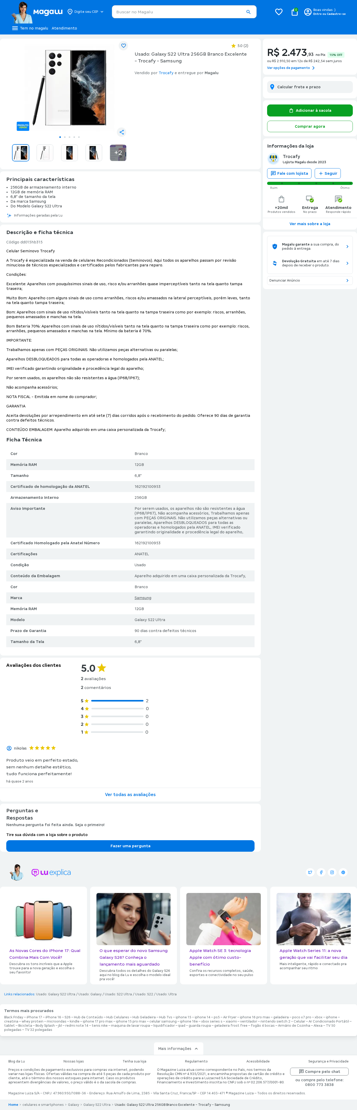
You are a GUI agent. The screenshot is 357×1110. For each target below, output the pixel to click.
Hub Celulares (117, 1017)
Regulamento (196, 1061)
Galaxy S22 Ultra (97, 1105)
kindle (74, 1021)
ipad (181, 1025)
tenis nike (100, 1025)
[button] (248, 12)
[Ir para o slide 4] (74, 137)
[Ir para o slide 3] (69, 137)
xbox (319, 1017)
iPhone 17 (34, 1017)
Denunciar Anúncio (284, 280)
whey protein (32, 1021)
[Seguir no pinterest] (343, 872)
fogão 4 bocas (263, 1025)
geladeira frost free (230, 1025)
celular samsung (163, 1021)
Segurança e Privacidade (328, 1061)
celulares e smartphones (43, 1105)
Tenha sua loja (134, 1061)
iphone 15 (183, 1017)
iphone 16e (189, 1021)
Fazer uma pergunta (131, 846)
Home (13, 1105)
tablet (9, 1025)
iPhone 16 (53, 1017)
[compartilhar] (121, 132)
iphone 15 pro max (131, 1021)
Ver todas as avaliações (130, 794)
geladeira (281, 1017)
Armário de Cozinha (294, 1025)
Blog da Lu (16, 1061)
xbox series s (211, 1021)
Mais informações (174, 1049)
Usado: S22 (144, 994)
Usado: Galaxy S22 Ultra (55, 994)
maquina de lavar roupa (130, 1025)
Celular (299, 1021)
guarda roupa (200, 1025)
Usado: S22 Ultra (118, 994)
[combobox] (184, 11)
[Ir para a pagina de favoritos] (279, 12)
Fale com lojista (292, 173)
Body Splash (45, 1025)
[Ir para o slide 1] (60, 137)
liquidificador (164, 1025)
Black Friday (13, 1017)
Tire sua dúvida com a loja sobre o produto (47, 835)
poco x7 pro (301, 1017)
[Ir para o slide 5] (79, 137)
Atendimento (64, 28)
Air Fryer (230, 1017)
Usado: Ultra (166, 994)
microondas (56, 1021)
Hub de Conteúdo (88, 1017)
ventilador (248, 1021)
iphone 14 (202, 1017)
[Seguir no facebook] (321, 872)
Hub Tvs (165, 1017)
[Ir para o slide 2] (65, 137)
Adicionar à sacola (313, 110)
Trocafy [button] (166, 73)
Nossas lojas (74, 1061)
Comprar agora (310, 126)
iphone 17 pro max (98, 1021)
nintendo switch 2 (275, 1021)
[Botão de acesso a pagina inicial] (36, 12)
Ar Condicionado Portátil (329, 1021)
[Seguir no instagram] (332, 872)
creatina (11, 1021)
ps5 (217, 1017)
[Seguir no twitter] (310, 872)
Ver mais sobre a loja (310, 224)
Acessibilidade (258, 1061)
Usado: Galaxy (90, 994)
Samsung (143, 598)
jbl (60, 1025)
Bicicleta (25, 1025)
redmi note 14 (76, 1025)
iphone (331, 1017)
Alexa (318, 1025)
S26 (68, 1017)
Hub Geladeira (144, 1017)
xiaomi (231, 1021)
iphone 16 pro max (255, 1017)
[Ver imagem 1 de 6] (69, 88)
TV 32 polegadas (38, 1030)
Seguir (331, 173)
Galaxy (73, 1105)
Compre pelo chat (322, 1072)
